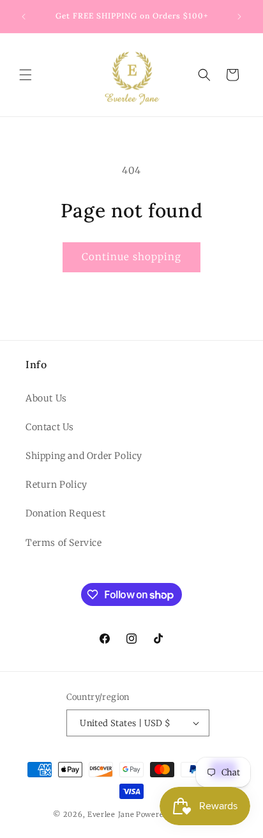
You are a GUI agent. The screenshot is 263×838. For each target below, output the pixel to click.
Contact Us (50, 427)
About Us (46, 398)
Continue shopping (131, 257)
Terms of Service (64, 542)
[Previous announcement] (24, 17)
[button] (25, 75)
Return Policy (56, 484)
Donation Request (66, 513)
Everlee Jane (110, 814)
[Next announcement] (239, 17)
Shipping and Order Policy (84, 456)
